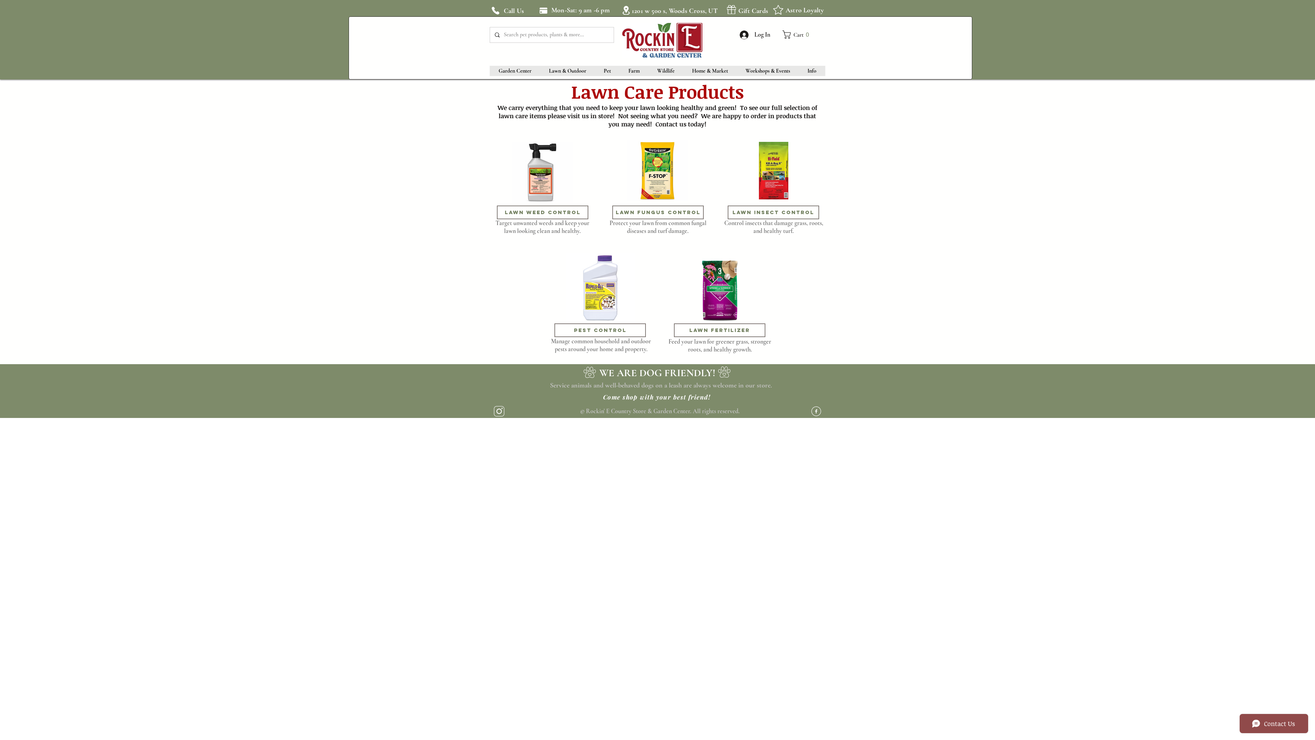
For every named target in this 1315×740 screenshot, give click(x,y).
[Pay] (543, 10)
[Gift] (731, 9)
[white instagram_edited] (499, 411)
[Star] (778, 9)
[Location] (626, 10)
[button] (798, 34)
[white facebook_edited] (816, 411)
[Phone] (495, 10)
